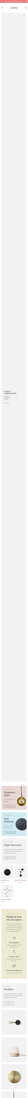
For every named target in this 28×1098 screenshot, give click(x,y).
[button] (10, 806)
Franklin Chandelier (6, 899)
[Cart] (26, 8)
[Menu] (2, 8)
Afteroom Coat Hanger (20, 880)
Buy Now (7, 403)
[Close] (26, 1)
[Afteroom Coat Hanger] (21, 872)
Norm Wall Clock (5, 880)
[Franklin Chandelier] (7, 891)
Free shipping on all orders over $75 (14, 1)
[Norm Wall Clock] (7, 872)
